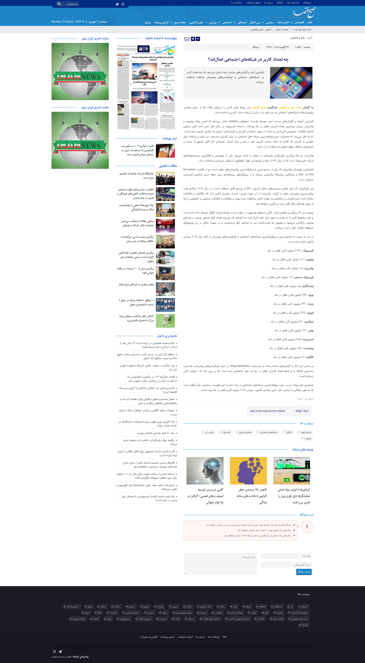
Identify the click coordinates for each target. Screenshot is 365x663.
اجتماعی (227, 22)
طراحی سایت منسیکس (61, 657)
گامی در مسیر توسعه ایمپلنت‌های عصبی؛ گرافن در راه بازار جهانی (205, 496)
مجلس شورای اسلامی (238, 619)
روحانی (218, 613)
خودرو (279, 613)
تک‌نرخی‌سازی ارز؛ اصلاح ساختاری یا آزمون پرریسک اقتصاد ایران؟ (148, 390)
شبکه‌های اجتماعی (269, 432)
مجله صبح (180, 22)
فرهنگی (241, 22)
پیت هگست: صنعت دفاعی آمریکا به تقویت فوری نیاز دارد (148, 367)
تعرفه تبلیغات (253, 2)
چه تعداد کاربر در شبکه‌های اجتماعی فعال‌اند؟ (248, 59)
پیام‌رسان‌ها (306, 432)
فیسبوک (226, 432)
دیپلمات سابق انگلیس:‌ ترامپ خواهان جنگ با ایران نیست (148, 412)
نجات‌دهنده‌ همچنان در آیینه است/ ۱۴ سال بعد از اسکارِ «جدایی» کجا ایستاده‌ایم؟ (148, 345)
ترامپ (117, 606)
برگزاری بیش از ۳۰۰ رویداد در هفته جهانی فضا (135, 270)
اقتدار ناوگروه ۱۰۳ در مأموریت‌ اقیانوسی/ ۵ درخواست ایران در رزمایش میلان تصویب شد (137, 150)
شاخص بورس (132, 613)
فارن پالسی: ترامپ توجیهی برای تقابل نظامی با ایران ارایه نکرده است (147, 453)
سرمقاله (307, 2)
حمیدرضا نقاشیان (299, 613)
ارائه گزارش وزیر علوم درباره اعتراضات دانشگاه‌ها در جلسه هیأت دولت (147, 424)
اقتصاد (262, 606)
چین (109, 619)
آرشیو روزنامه (161, 22)
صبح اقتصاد (259, 107)
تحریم (132, 606)
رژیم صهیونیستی (183, 613)
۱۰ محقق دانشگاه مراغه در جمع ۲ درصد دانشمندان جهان (136, 302)
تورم (90, 606)
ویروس (162, 619)
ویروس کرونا (145, 619)
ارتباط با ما (236, 2)
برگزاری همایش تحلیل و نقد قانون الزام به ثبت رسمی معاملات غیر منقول (136, 257)
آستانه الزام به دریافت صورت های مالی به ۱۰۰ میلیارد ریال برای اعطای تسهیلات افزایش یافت (146, 476)
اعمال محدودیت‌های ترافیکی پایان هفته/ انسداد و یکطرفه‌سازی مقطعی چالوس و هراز (148, 401)
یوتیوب (308, 438)
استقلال (278, 606)
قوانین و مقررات (149, 636)
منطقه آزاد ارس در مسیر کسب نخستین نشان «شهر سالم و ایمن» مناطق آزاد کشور (147, 356)
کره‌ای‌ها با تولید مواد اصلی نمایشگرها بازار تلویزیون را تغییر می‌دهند (294, 496)
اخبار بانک (283, 22)
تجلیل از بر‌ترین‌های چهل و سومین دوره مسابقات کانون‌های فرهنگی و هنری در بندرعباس (135, 193)
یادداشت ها (293, 2)
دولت (253, 613)
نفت (177, 619)
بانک (222, 606)
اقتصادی (299, 22)
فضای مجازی (245, 432)
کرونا (96, 619)
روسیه (203, 613)
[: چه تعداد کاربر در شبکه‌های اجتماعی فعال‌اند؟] (187, 39)
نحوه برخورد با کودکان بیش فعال (136, 284)
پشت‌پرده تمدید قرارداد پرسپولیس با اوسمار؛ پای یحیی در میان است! (149, 498)
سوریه (150, 613)
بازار (235, 606)
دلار (266, 613)
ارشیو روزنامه (167, 636)
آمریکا (304, 606)
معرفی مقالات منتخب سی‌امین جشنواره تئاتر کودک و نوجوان (137, 223)
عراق (87, 613)
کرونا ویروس (79, 619)
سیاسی (270, 22)
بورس (146, 606)
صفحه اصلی (282, 29)
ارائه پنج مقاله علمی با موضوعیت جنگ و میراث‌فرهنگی (136, 207)
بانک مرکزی (205, 606)
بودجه (160, 606)
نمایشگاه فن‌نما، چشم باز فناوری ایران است (136, 175)
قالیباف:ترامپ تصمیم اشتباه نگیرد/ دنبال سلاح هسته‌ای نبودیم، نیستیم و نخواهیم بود (150, 465)
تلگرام (289, 432)
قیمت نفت (278, 619)
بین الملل (254, 22)
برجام (188, 606)
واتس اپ (209, 432)
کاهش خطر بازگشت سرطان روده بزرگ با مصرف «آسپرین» (136, 318)
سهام (164, 613)
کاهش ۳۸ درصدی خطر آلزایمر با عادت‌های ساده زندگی (252, 496)
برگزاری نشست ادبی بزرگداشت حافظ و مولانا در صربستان (137, 239)
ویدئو (148, 22)
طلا (99, 613)
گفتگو (280, 2)
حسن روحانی (73, 606)
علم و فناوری (196, 22)
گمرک (304, 625)
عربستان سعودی (299, 619)
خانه (309, 22)
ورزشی (213, 22)
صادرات (113, 613)
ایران (248, 606)
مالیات (261, 619)
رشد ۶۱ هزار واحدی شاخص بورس (157, 433)
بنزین (174, 606)
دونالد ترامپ (236, 613)
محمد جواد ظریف (211, 619)
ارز (291, 606)
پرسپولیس (125, 619)
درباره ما (268, 2)
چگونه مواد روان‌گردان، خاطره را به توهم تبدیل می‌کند (150, 442)
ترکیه (103, 606)
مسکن (191, 619)
